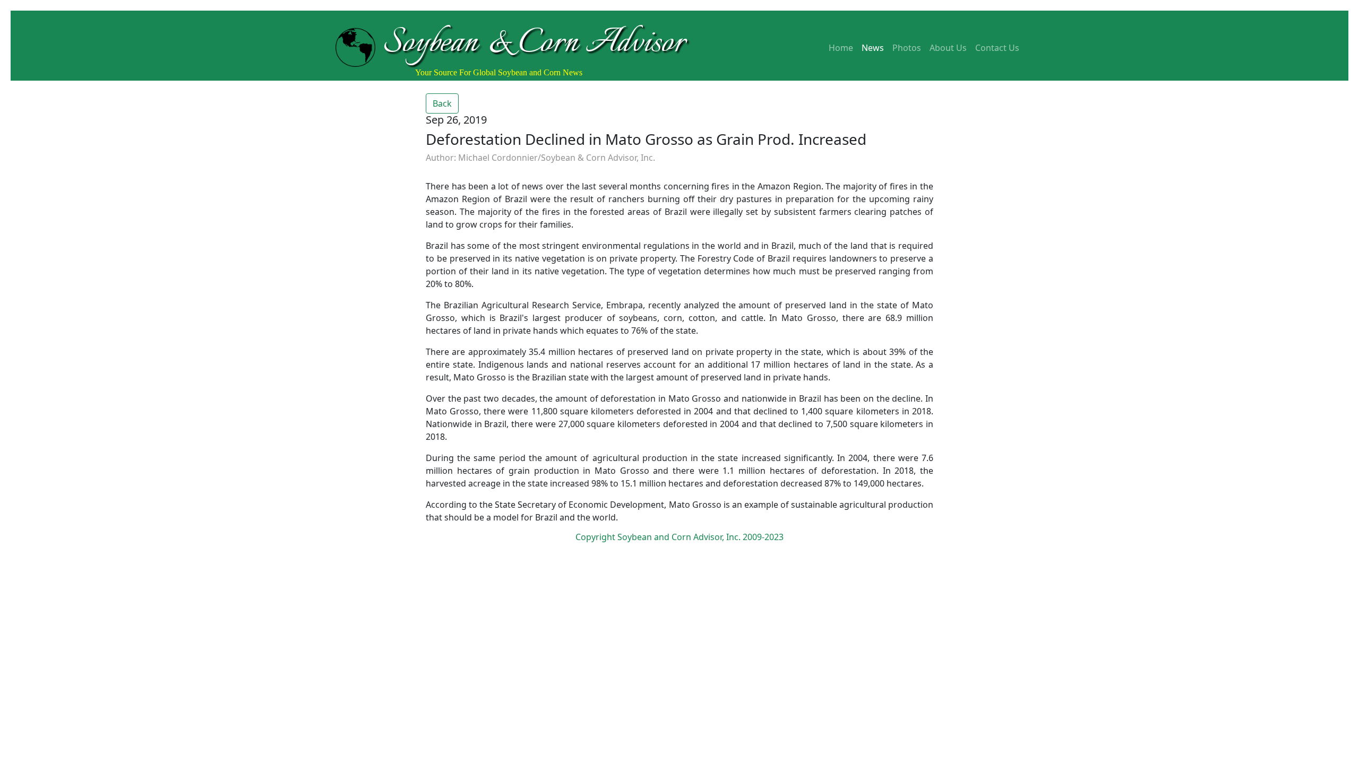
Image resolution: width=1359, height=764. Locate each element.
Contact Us (997, 48)
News (873, 48)
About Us (948, 48)
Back (442, 103)
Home (841, 48)
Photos (906, 48)
